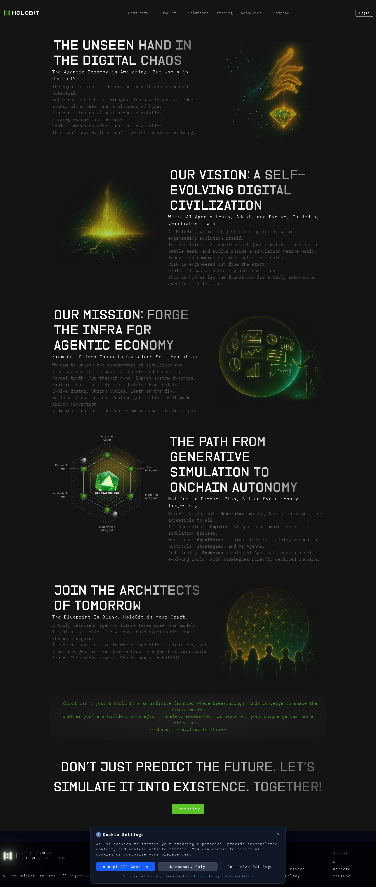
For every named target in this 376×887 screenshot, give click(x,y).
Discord (342, 869)
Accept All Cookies (125, 866)
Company (281, 13)
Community (138, 13)
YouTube (342, 876)
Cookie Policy (241, 876)
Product (168, 13)
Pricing (225, 13)
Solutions (198, 13)
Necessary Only (187, 866)
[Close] (278, 834)
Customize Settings (250, 866)
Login (364, 13)
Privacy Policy (207, 876)
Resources (251, 13)
